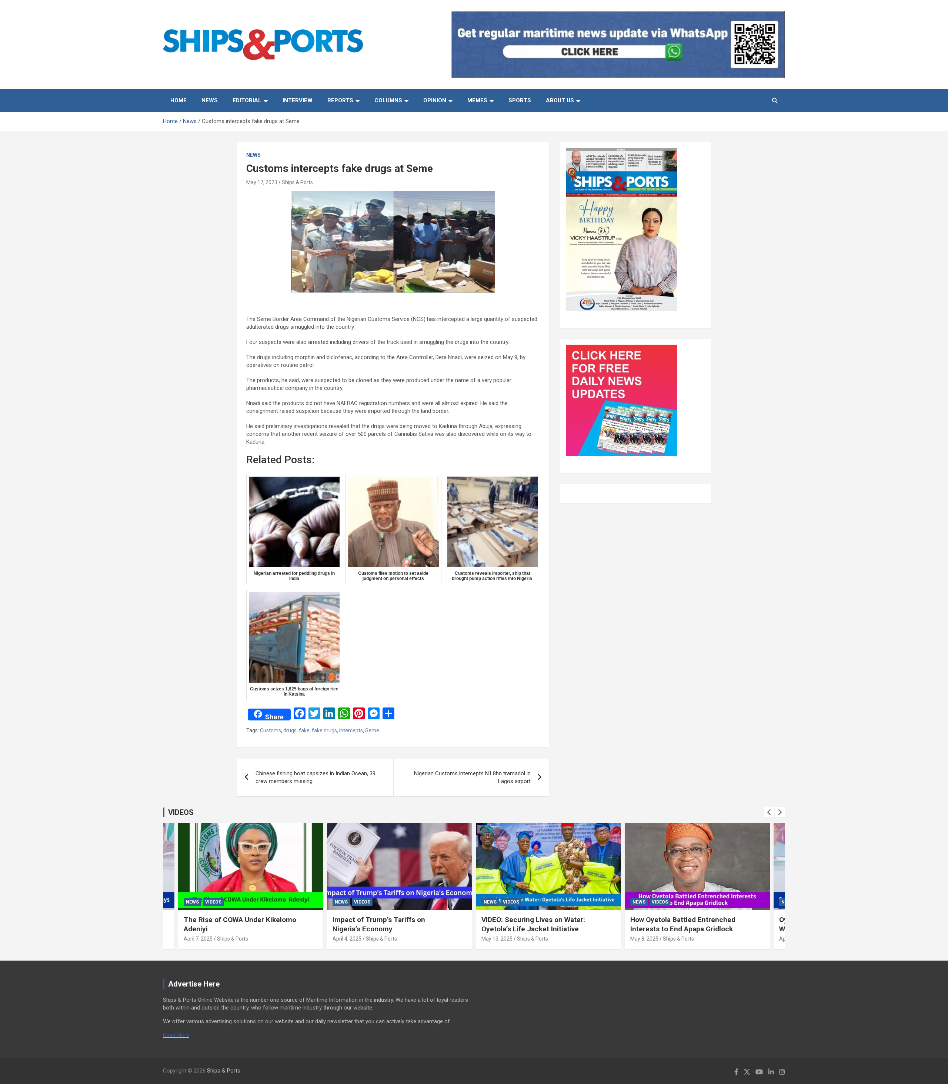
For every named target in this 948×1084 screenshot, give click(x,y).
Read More (176, 1035)
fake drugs (324, 730)
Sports (519, 100)
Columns (388, 100)
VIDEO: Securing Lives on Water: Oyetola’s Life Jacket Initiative (533, 924)
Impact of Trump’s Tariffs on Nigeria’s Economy (379, 924)
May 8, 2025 (644, 939)
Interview (298, 100)
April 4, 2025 (347, 939)
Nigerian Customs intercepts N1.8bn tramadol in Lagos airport (472, 777)
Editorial (247, 100)
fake (304, 730)
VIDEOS (181, 812)
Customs (270, 730)
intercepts (351, 730)
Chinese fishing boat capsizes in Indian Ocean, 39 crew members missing (315, 777)
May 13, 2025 (497, 939)
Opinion (434, 100)
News (209, 100)
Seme (372, 730)
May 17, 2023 (261, 182)
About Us (560, 100)
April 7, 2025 (198, 939)
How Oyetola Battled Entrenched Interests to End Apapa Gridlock (682, 924)
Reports (340, 100)
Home (178, 100)
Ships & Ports (297, 182)
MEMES (477, 100)
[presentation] (769, 812)
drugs (290, 730)
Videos (213, 902)
